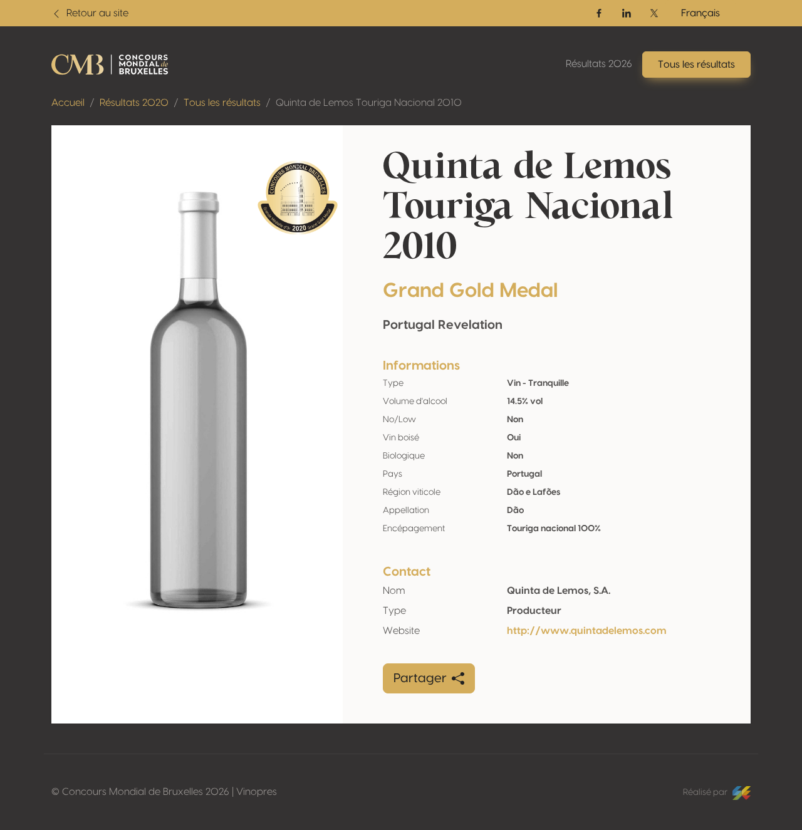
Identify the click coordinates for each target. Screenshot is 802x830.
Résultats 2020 (134, 103)
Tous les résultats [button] (696, 65)
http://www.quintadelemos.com (587, 631)
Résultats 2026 (599, 64)
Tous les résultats (222, 103)
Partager (420, 678)
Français (700, 13)
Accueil (68, 103)
